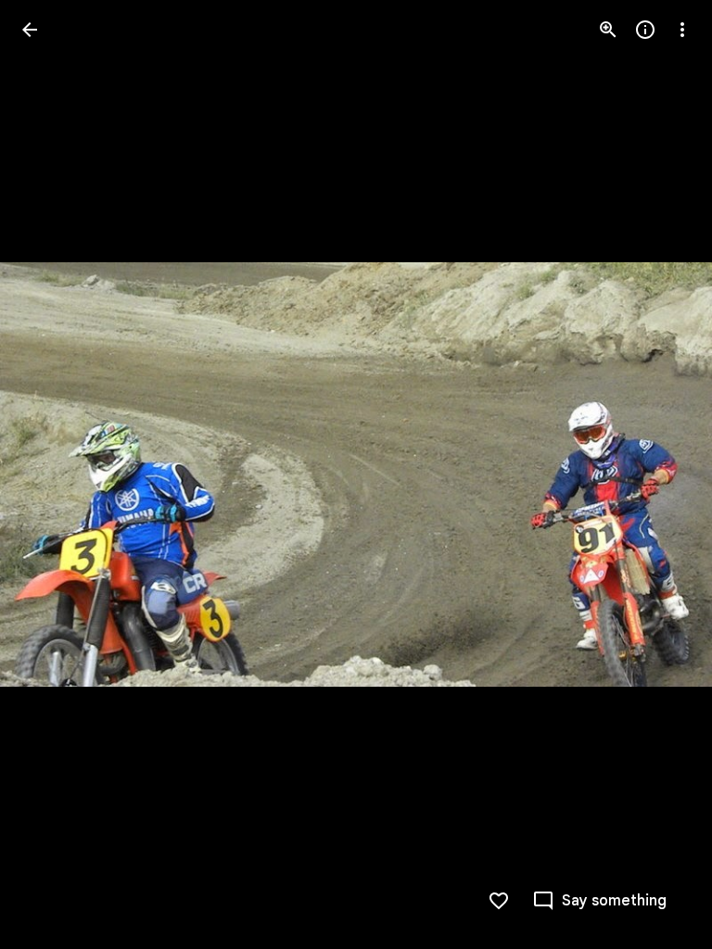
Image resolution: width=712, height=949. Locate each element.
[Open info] (645, 29)
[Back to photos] (29, 29)
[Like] (499, 901)
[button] (52, 474)
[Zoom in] (608, 29)
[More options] (682, 29)
